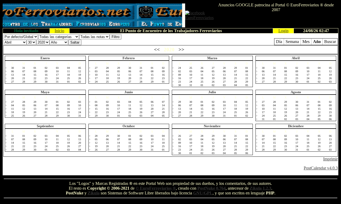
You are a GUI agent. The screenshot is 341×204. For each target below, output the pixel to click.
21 (23, 78)
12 (79, 71)
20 (12, 78)
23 (46, 78)
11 (68, 71)
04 (68, 67)
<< (157, 49)
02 (46, 67)
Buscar (330, 41)
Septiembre (45, 126)
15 (35, 74)
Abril (296, 58)
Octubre (129, 126)
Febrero (129, 58)
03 (57, 67)
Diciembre (296, 126)
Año (317, 41)
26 (79, 78)
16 (46, 74)
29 (35, 81)
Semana (292, 41)
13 (12, 74)
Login (283, 30)
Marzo (212, 58)
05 (79, 67)
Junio (128, 92)
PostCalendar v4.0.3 (321, 168)
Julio (212, 92)
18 (68, 74)
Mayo (45, 92)
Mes (306, 41)
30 (12, 67)
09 (46, 71)
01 (35, 67)
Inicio (59, 30)
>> (181, 49)
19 (79, 74)
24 (57, 78)
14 (23, 74)
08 (35, 71)
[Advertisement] (276, 20)
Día (279, 41)
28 (23, 81)
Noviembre (212, 126)
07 (23, 71)
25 (68, 78)
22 (35, 78)
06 (12, 71)
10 (57, 71)
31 (23, 67)
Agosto (296, 92)
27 (12, 81)
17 (57, 74)
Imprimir (330, 159)
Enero (45, 58)
